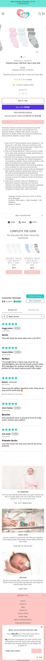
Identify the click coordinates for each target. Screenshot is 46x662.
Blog (23, 607)
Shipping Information (23, 623)
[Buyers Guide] (23, 520)
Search (23, 601)
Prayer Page (23, 617)
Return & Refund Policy (23, 620)
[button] (19, 80)
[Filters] (4, 317)
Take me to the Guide (23, 546)
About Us (23, 604)
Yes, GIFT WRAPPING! (23, 503)
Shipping (15, 70)
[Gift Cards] (23, 563)
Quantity (23, 90)
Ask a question (23, 215)
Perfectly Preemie (23, 61)
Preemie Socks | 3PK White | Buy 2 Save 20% (14, 261)
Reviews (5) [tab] (12, 310)
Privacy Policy (23, 613)
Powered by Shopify (23, 660)
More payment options (23, 112)
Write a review (35, 296)
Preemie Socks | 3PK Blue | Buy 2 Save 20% (32, 261)
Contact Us (23, 610)
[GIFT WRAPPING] (23, 477)
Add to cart (13, 272)
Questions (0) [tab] (33, 310)
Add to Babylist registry (23, 122)
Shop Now (23, 589)
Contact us (22, 595)
